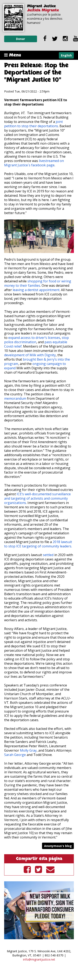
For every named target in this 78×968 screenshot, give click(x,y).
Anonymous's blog (58, 846)
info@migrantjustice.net (39, 959)
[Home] (13, 17)
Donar (20, 39)
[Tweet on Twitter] (38, 869)
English (66, 55)
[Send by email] (50, 869)
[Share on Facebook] (27, 869)
